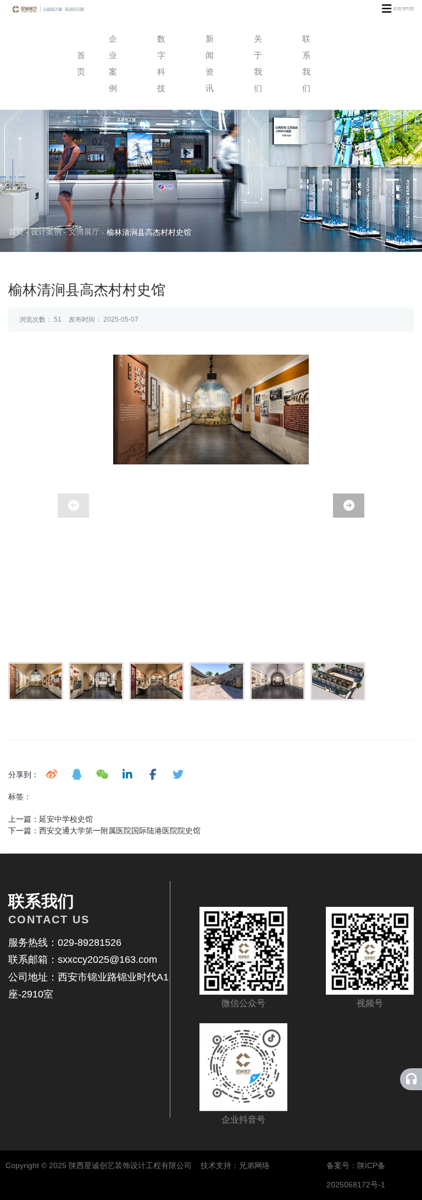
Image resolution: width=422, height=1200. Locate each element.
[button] (348, 506)
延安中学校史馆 (66, 819)
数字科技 (161, 63)
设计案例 (46, 231)
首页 (75, 63)
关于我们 (258, 63)
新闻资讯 (210, 63)
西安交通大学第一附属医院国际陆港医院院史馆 (120, 830)
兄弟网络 (254, 1165)
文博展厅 (84, 231)
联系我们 (306, 63)
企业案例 (113, 63)
